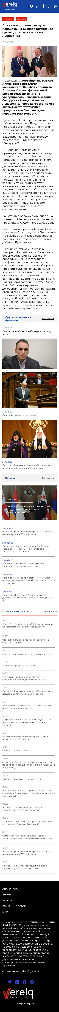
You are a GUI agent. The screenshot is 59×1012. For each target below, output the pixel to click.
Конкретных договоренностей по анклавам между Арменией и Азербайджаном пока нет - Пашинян (28, 580)
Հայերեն (8, 19)
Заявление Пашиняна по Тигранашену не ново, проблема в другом (26, 706)
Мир (5, 912)
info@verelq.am (25, 1003)
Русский (21, 19)
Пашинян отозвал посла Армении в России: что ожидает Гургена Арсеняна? (27, 823)
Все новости (50, 611)
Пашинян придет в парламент (19, 665)
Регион (7, 900)
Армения (8, 894)
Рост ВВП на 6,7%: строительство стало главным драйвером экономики (24, 867)
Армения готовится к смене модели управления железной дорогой (23, 809)
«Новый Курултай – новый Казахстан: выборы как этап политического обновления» (28, 625)
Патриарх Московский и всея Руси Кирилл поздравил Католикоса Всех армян (27, 692)
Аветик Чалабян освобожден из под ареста (27, 654)
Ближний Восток (14, 906)
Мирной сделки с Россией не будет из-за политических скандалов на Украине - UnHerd (26, 722)
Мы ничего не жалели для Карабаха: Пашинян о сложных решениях (23, 564)
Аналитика (10, 888)
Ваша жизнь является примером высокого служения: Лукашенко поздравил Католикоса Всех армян (28, 793)
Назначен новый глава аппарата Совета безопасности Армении (25, 737)
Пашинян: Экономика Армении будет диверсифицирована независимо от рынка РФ (27, 598)
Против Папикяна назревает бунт (21, 779)
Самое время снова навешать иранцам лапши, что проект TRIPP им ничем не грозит (28, 837)
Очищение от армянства (16, 750)
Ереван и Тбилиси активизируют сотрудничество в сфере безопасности (24, 678)
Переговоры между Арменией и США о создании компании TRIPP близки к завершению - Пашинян (25, 549)
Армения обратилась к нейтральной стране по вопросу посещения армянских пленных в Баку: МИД (28, 765)
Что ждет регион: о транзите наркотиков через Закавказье (25, 641)
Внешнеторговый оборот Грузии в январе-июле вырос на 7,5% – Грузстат (27, 853)
